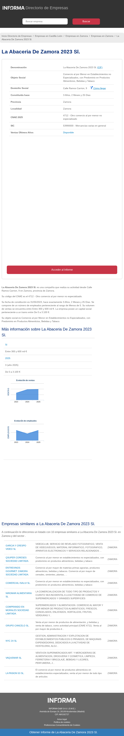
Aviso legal (62, 719)
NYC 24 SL (11, 640)
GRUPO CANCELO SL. (17, 625)
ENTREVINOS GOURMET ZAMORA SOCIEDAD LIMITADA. (17, 571)
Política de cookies (62, 722)
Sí (6, 344)
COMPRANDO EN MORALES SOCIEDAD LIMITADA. (17, 610)
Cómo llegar (99, 88)
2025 (7, 358)
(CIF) (100, 67)
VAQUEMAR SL (14, 657)
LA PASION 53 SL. (15, 673)
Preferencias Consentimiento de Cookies (62, 725)
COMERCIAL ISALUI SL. (18, 583)
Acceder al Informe (62, 269)
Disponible (68, 132)
